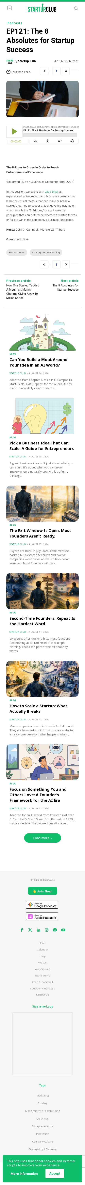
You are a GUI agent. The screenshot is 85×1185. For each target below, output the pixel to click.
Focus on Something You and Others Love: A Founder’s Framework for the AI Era (38, 795)
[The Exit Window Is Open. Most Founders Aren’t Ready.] (42, 504)
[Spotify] (55, 930)
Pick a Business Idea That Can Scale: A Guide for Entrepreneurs (41, 445)
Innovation (42, 1134)
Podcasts (15, 23)
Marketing (43, 1095)
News (12, 354)
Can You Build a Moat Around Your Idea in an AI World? (38, 362)
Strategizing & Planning (46, 252)
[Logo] (42, 7)
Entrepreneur (17, 252)
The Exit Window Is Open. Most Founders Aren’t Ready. (40, 533)
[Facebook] (56, 71)
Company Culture (42, 1141)
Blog (12, 437)
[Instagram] (47, 930)
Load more (41, 838)
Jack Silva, (52, 191)
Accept (54, 1173)
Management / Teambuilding (42, 1111)
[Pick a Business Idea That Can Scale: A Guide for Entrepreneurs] (42, 416)
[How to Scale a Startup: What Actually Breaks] (42, 679)
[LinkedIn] (75, 71)
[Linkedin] (38, 930)
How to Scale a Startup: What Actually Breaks (38, 708)
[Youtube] (63, 930)
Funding (42, 1103)
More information (24, 1174)
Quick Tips (42, 1118)
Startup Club (27, 61)
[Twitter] (66, 71)
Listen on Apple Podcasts (42, 916)
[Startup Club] (10, 61)
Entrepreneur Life (42, 1126)
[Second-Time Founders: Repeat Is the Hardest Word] (42, 591)
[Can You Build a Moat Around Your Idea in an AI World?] (42, 332)
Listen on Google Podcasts (42, 905)
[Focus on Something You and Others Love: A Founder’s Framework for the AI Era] (42, 762)
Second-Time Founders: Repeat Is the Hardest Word (42, 621)
